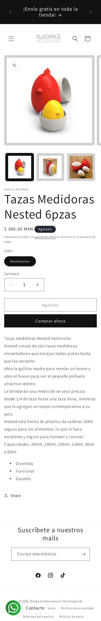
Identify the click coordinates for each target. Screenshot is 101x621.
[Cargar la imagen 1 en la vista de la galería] (20, 167)
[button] (11, 38)
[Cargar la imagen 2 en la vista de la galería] (50, 167)
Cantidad (11, 273)
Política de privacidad (77, 608)
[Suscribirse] (83, 554)
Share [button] (16, 495)
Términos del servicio (38, 616)
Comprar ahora (50, 321)
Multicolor (23, 262)
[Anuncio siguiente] (90, 12)
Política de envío (71, 616)
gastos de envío (45, 237)
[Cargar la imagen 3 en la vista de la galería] (81, 167)
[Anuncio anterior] (10, 12)
